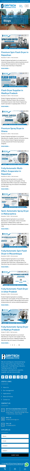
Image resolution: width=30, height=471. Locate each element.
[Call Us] (3, 424)
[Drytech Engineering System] (3, 410)
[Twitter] (2, 376)
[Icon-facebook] (18, 376)
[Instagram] (14, 376)
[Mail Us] (3, 418)
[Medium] (21, 376)
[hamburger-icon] (27, 6)
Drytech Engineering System (16, 409)
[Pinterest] (25, 376)
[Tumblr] (10, 376)
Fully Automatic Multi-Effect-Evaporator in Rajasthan (12, 171)
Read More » (5, 68)
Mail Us (8, 417)
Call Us (8, 423)
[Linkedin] (6, 376)
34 (19, 345)
